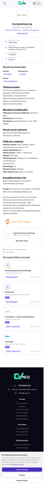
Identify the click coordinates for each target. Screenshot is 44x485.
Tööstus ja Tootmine (13, 30)
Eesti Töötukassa (22, 412)
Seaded (22, 475)
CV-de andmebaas (22, 448)
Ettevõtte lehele (22, 241)
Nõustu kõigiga (22, 470)
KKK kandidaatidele (22, 419)
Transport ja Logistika (30, 30)
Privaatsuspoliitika (22, 431)
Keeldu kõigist (22, 480)
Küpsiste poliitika (17, 464)
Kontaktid (22, 406)
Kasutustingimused (22, 428)
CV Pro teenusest (22, 403)
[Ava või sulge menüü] (4, 3)
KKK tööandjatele (22, 416)
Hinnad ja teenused (22, 409)
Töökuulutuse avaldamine (22, 444)
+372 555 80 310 (24, 385)
